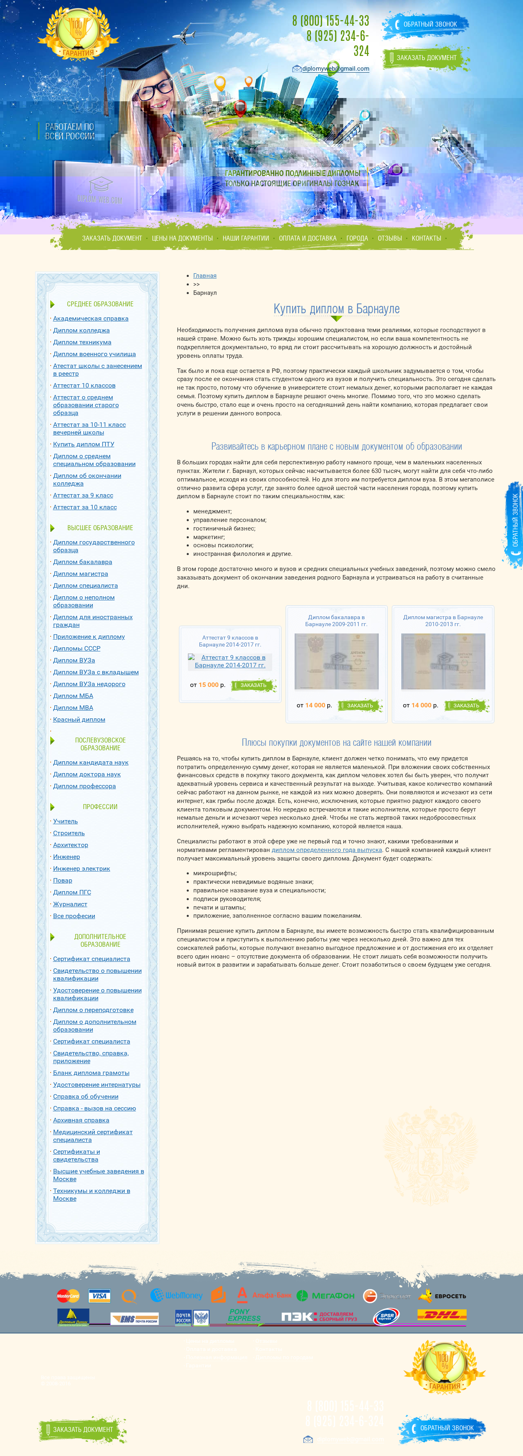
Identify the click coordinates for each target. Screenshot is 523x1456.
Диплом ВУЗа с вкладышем (96, 672)
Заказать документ (112, 238)
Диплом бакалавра (82, 562)
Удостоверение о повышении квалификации (97, 994)
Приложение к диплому (89, 636)
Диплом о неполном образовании (84, 601)
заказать (253, 685)
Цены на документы (182, 238)
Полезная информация (217, 1357)
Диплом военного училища (94, 354)
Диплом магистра (80, 573)
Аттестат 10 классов (84, 385)
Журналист (70, 904)
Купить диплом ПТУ (83, 444)
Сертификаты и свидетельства (76, 1155)
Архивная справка (81, 1120)
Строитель (69, 833)
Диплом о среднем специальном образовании (94, 460)
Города (357, 238)
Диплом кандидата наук (91, 762)
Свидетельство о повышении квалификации (97, 974)
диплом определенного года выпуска (327, 850)
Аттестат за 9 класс (83, 495)
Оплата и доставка (308, 238)
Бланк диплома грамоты (91, 1073)
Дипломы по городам (284, 1357)
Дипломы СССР (77, 648)
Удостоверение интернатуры (97, 1084)
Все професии (74, 916)
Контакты (426, 238)
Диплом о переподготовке (93, 1010)
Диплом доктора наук (87, 774)
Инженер (66, 857)
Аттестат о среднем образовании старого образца (86, 405)
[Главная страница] (100, 190)
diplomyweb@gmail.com (335, 68)
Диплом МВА (73, 707)
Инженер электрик (81, 868)
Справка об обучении (85, 1096)
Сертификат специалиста (91, 959)
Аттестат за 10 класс (85, 507)
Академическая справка (91, 318)
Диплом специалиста (85, 585)
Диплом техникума (82, 342)
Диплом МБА (73, 696)
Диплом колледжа (81, 330)
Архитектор (70, 845)
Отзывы (390, 238)
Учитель (65, 821)
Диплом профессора (84, 786)
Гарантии (198, 1365)
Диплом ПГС (72, 892)
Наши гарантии (246, 238)
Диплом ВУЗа (74, 660)
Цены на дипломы (210, 1341)
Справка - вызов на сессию (94, 1108)
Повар (62, 880)
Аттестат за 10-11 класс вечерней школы (89, 428)
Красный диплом (79, 719)
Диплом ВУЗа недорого (89, 684)
